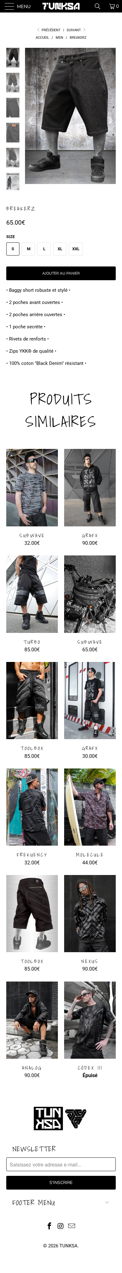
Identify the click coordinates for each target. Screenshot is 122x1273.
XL (60, 248)
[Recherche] (99, 6)
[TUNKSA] (61, 6)
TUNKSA (68, 1246)
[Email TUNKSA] (72, 1226)
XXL (75, 248)
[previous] (31, 120)
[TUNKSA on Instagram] (60, 1226)
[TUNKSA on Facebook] (49, 1226)
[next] (110, 120)
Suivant (74, 30)
